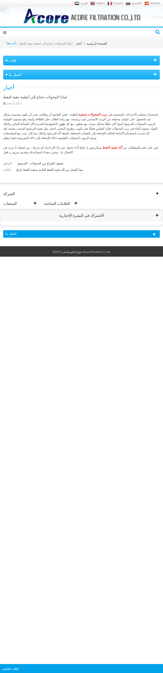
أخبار (79, 43)
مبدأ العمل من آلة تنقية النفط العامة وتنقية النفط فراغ (49, 170)
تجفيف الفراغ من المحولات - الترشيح (40, 163)
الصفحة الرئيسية (97, 43)
